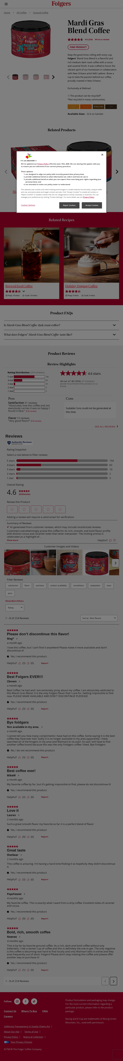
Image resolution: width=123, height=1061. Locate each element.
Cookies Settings (28, 205)
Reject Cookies (69, 205)
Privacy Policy (43, 164)
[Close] (102, 154)
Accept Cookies (92, 205)
